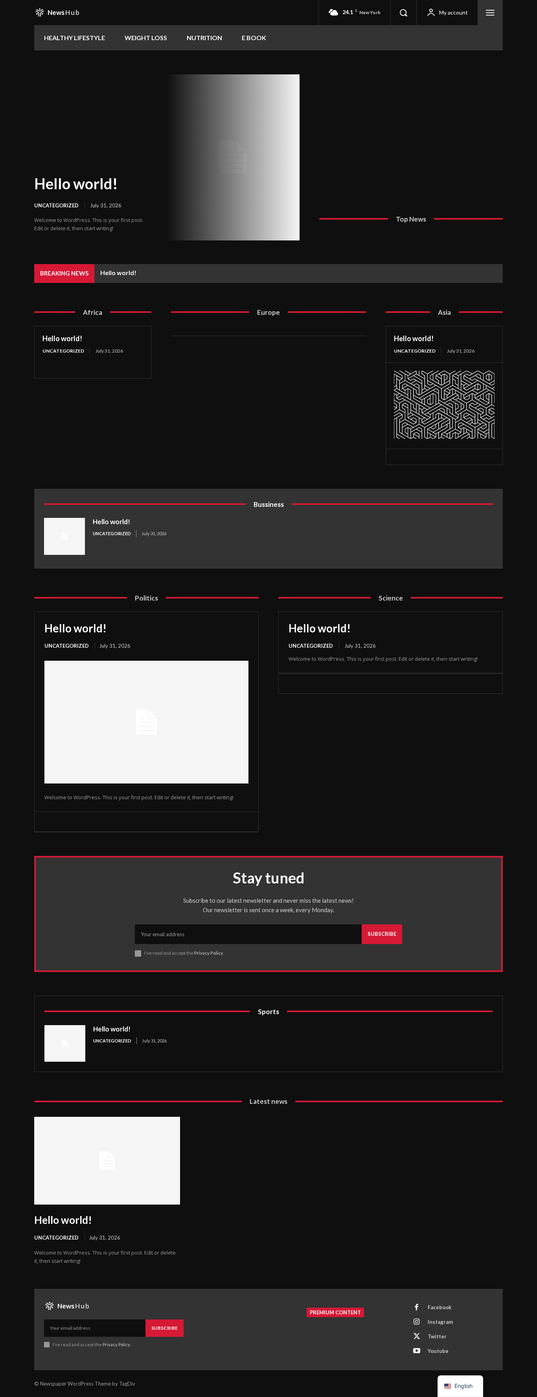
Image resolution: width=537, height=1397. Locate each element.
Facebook (439, 1307)
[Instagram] (417, 1322)
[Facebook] (417, 1308)
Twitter (437, 1336)
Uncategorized (56, 205)
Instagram (440, 1322)
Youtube (438, 1351)
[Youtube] (417, 1351)
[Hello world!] (233, 157)
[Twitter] (417, 1337)
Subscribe (382, 934)
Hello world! (76, 183)
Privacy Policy (208, 953)
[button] (403, 12)
